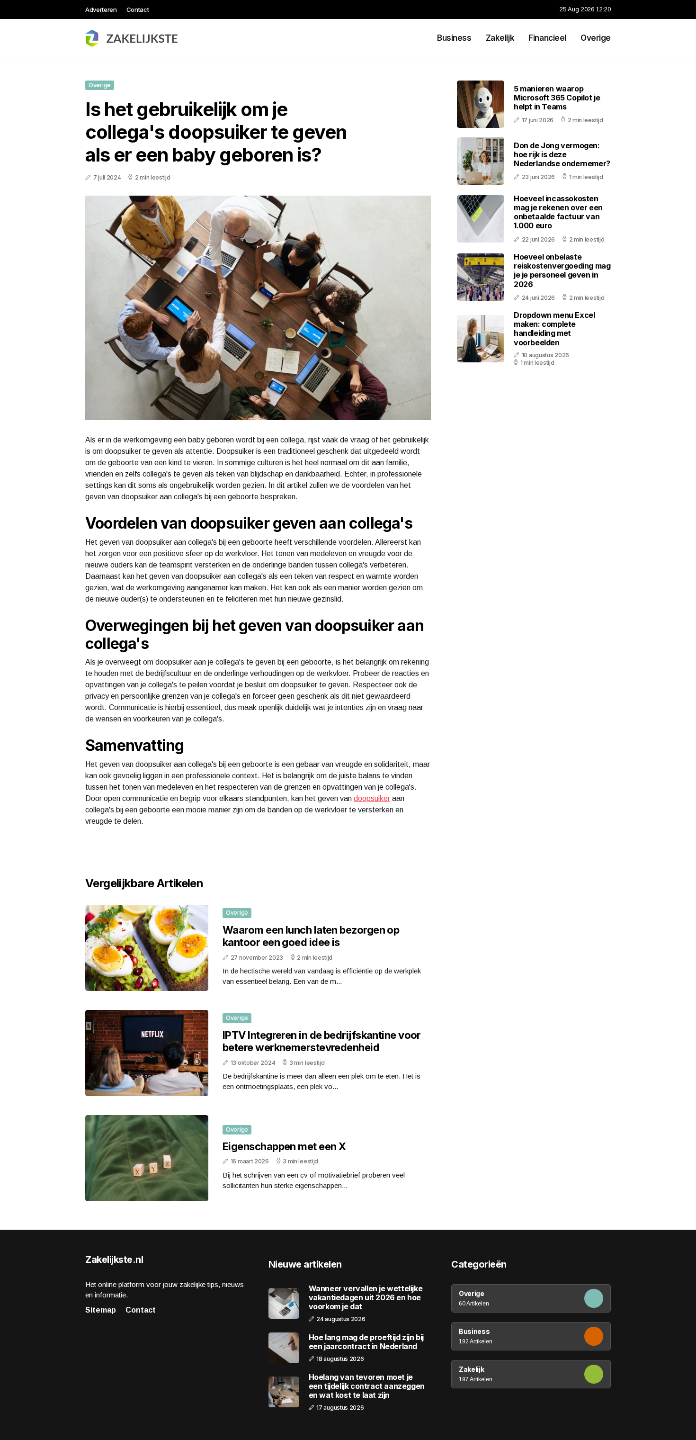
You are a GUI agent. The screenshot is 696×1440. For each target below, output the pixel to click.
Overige (595, 38)
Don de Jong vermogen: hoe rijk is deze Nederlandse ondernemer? (562, 154)
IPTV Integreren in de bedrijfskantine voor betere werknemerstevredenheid (322, 1041)
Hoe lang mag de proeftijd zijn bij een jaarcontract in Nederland (366, 1342)
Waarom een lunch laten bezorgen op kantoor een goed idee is (311, 936)
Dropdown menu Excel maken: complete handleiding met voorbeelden (554, 328)
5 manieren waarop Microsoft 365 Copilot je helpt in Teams (557, 97)
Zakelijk (500, 38)
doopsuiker (372, 798)
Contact (137, 9)
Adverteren (101, 9)
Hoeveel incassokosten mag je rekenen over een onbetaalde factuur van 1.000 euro (558, 212)
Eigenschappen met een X (284, 1146)
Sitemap (100, 1310)
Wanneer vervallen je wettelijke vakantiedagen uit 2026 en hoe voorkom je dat (366, 1297)
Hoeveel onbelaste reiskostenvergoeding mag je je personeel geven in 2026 (562, 270)
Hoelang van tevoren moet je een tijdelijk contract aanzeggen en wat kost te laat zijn (367, 1386)
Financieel (547, 38)
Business (454, 38)
